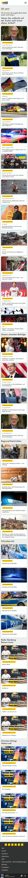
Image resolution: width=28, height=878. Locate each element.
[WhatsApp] (6, 845)
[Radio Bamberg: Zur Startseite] (12, 2)
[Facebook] (9, 845)
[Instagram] (12, 845)
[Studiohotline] (22, 845)
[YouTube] (16, 845)
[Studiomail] (19, 845)
